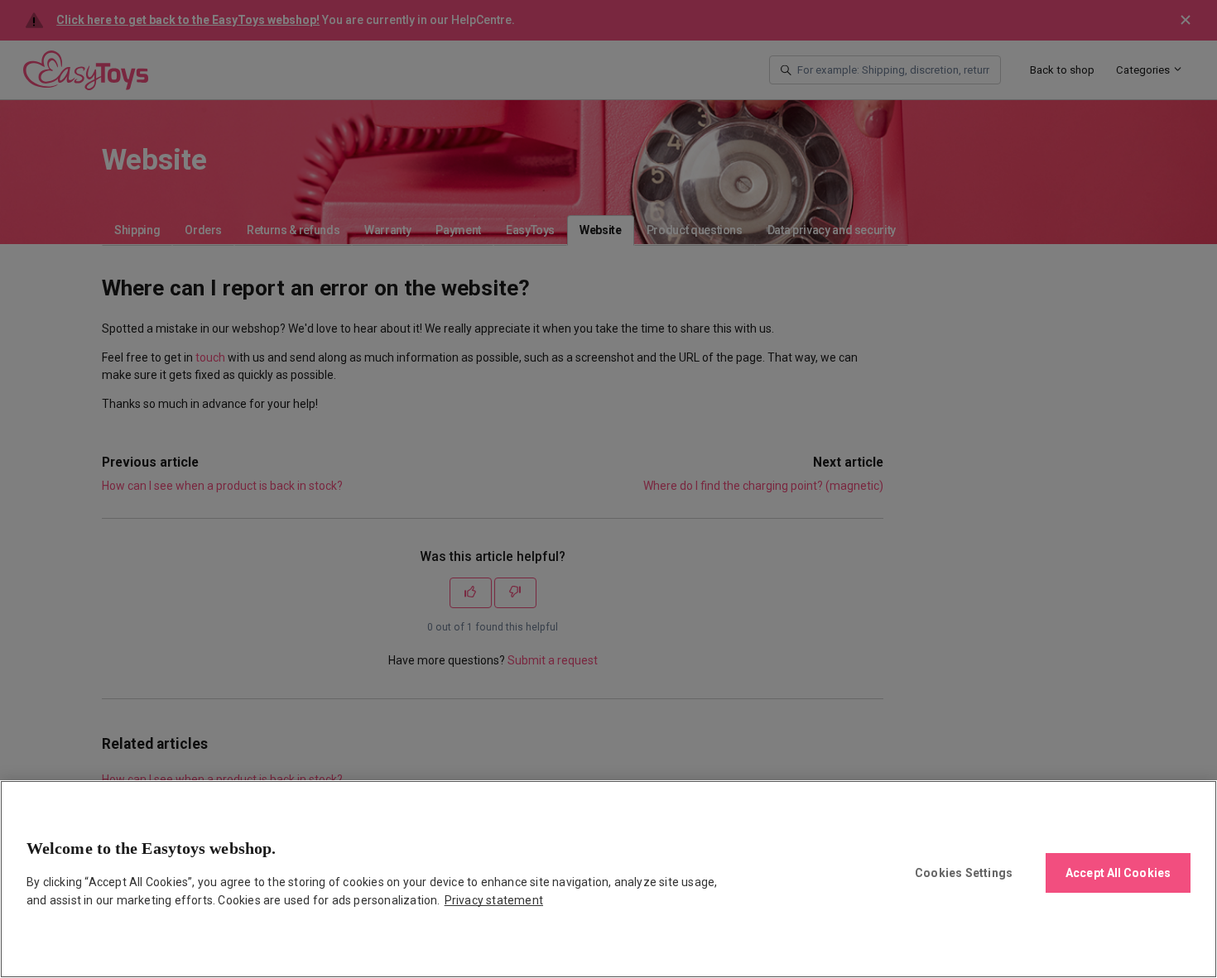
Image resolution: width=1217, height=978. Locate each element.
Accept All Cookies (1118, 873)
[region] (608, 879)
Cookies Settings (964, 873)
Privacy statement (494, 900)
